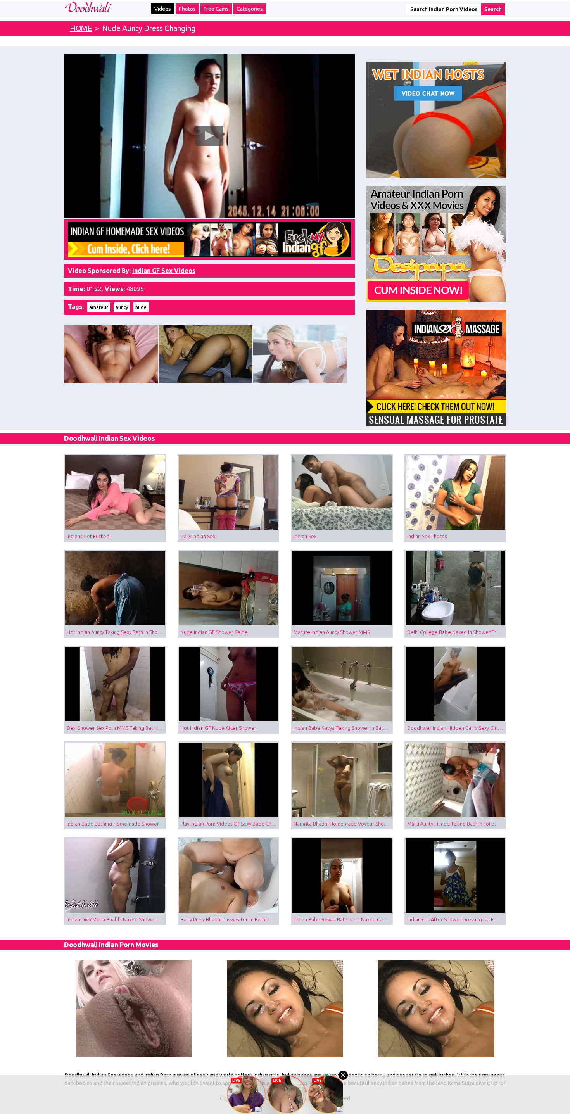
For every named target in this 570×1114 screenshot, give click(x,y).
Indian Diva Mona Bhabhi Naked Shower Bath (116, 919)
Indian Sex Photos (427, 536)
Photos (187, 9)
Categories (250, 9)
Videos (162, 9)
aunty (122, 307)
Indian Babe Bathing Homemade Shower (113, 823)
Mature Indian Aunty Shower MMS (332, 632)
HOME (81, 28)
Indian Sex (305, 536)
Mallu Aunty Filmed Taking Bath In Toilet (451, 823)
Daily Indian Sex (197, 536)
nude (141, 307)
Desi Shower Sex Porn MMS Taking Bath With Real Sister (116, 728)
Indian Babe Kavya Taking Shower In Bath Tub (343, 728)
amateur (98, 307)
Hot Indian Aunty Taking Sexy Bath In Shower (116, 632)
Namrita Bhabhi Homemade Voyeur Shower (343, 823)
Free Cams (216, 9)
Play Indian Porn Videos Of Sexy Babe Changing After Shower (230, 823)
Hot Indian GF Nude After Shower (218, 728)
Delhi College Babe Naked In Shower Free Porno (456, 632)
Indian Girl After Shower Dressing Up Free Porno (456, 919)
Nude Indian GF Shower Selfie (214, 632)
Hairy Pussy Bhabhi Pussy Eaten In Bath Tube (229, 919)
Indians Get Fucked (88, 536)
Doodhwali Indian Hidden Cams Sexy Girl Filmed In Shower (456, 728)
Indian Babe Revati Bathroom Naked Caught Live (343, 919)
